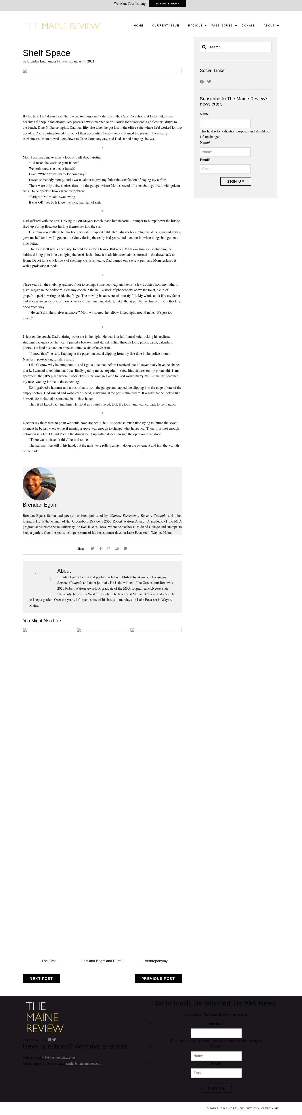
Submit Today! (167, 3)
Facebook (216, 1023)
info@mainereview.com (58, 1057)
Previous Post (158, 979)
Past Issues (222, 25)
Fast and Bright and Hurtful (102, 961)
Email (205, 159)
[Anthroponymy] (156, 630)
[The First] (48, 630)
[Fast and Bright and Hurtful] (102, 630)
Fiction (62, 61)
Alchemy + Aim (268, 1108)
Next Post (41, 979)
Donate (248, 25)
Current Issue (165, 25)
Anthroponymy (156, 961)
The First (48, 961)
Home (138, 25)
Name (204, 113)
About (269, 25)
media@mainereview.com (84, 1063)
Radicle (195, 25)
